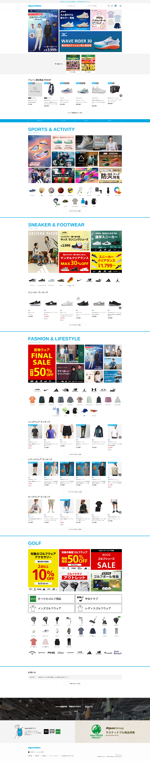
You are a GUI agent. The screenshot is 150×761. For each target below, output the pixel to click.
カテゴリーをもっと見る (75, 211)
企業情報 (30, 755)
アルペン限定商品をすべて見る (75, 112)
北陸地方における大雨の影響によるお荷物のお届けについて (75, 1)
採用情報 (37, 755)
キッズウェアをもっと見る (75, 529)
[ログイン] (112, 5)
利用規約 (44, 755)
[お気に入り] (108, 5)
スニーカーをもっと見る (75, 324)
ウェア (86, 120)
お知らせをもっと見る (75, 683)
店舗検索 (76, 711)
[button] (121, 95)
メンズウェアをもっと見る (75, 454)
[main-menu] (120, 5)
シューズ (63, 120)
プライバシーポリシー (54, 755)
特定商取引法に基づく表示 (68, 755)
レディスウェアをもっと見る (75, 491)
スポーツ (39, 120)
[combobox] (76, 6)
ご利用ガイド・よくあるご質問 (37, 752)
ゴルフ (109, 120)
